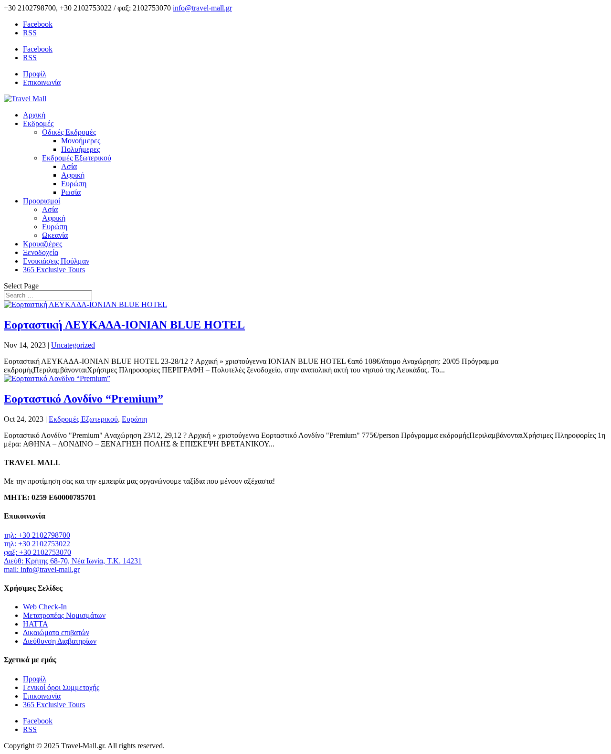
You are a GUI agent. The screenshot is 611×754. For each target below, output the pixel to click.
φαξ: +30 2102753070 (37, 552)
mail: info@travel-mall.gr (42, 569)
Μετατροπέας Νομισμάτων (64, 615)
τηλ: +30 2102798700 (37, 535)
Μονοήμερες (80, 141)
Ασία (69, 166)
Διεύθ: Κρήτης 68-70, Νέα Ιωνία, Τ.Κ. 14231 (73, 561)
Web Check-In (45, 607)
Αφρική (72, 175)
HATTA (35, 624)
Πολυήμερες (80, 149)
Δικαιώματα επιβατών (56, 632)
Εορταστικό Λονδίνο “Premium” (83, 399)
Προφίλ (34, 74)
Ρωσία (71, 192)
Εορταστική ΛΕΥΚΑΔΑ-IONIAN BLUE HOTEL (124, 325)
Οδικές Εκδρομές (69, 132)
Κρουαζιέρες (42, 244)
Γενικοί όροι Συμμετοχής (61, 687)
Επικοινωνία (42, 82)
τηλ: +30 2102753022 (37, 544)
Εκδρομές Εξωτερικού (76, 158)
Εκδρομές (38, 123)
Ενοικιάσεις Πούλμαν (56, 261)
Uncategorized (73, 345)
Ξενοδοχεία (40, 252)
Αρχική (34, 115)
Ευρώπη (73, 184)
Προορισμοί (41, 201)
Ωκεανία (55, 235)
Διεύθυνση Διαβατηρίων (59, 641)
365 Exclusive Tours (54, 269)
